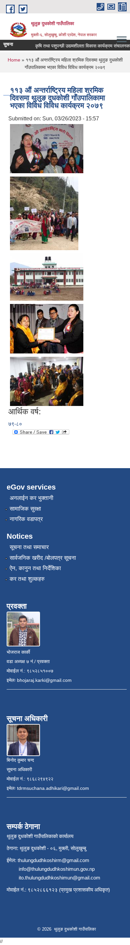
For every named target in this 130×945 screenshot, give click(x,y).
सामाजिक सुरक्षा (25, 509)
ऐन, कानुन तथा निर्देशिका (35, 568)
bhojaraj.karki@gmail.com (44, 680)
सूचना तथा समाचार (29, 547)
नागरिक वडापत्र (26, 519)
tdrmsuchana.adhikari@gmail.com (53, 788)
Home (14, 60)
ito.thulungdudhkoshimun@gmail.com (59, 877)
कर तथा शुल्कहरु (27, 579)
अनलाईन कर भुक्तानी (31, 498)
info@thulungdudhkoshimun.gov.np (57, 869)
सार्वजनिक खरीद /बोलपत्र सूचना (43, 558)
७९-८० (15, 424)
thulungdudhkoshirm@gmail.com (53, 860)
